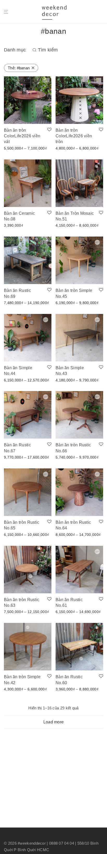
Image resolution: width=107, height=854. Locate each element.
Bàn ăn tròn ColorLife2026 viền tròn (74, 136)
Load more (53, 722)
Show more (12, 148)
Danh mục (15, 49)
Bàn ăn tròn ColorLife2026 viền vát (22, 136)
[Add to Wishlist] (49, 129)
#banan (19, 68)
